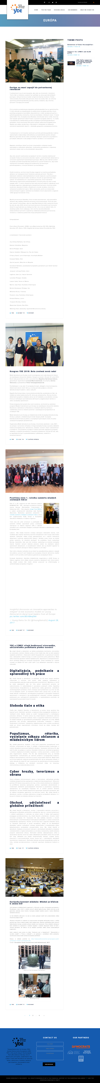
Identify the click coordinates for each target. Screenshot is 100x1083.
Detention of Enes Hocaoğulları (80, 44)
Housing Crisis (59, 9)
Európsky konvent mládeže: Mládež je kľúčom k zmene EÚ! (34, 903)
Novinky (31, 313)
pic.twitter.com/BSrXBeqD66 (23, 616)
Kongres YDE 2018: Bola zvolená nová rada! (33, 371)
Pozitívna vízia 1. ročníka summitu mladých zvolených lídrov (33, 499)
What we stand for (87, 9)
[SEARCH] (93, 2)
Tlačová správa (33, 439)
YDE (13, 313)
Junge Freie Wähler (36, 509)
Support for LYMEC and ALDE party (79, 52)
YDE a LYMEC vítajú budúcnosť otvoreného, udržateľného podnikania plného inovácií (33, 646)
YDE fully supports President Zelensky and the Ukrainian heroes (84, 62)
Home (36, 9)
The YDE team (46, 9)
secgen (70, 46)
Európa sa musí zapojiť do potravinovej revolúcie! (31, 88)
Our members (72, 9)
